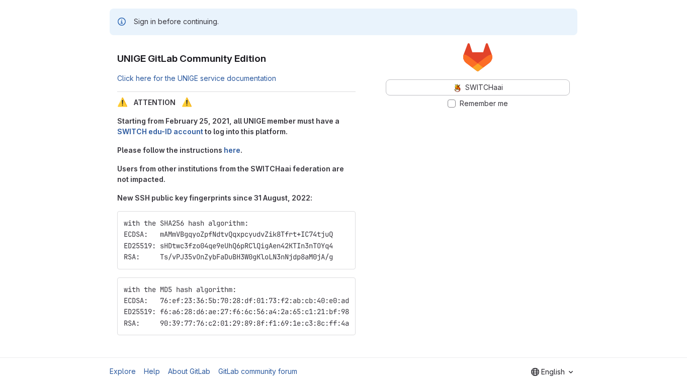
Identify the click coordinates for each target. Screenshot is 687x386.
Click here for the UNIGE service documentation (196, 78)
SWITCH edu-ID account (160, 131)
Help (152, 371)
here (232, 150)
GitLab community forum (257, 371)
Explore (123, 371)
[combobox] (552, 372)
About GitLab (189, 371)
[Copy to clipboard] (343, 223)
